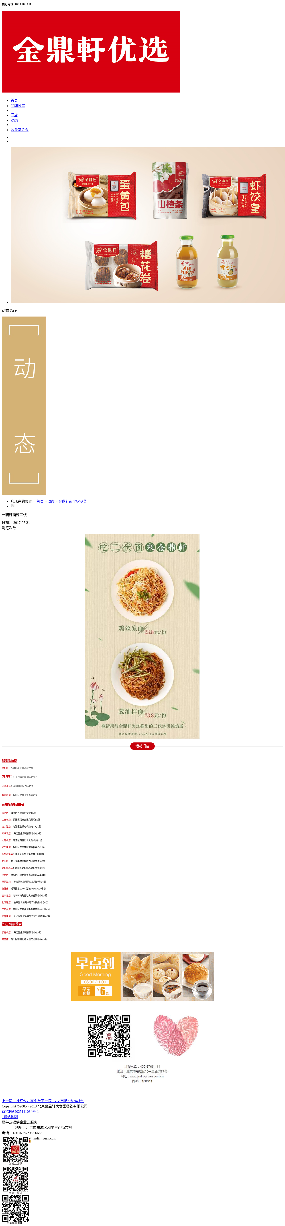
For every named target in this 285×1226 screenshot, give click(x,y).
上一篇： (21, 1101)
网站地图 (10, 1117)
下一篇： (62, 1101)
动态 (51, 501)
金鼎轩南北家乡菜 (72, 501)
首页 (14, 100)
